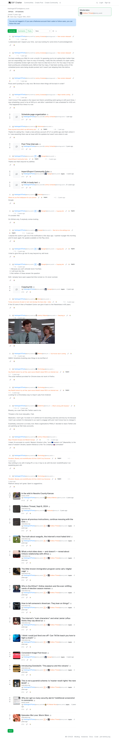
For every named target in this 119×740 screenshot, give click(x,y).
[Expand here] (16, 496)
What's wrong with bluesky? (60, 406)
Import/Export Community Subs (18, 159)
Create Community (51, 3)
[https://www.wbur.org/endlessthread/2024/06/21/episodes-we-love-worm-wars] (16, 718)
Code (96, 737)
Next (10, 731)
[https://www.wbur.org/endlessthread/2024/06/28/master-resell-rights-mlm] (16, 683)
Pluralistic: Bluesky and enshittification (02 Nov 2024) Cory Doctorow (29, 458)
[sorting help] (53, 31)
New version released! (64, 36)
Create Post (39, 3)
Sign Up (107, 3)
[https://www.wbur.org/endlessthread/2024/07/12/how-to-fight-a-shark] (16, 638)
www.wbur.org (25, 508)
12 (24, 660)
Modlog (77, 737)
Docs (91, 737)
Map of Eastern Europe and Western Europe (21, 440)
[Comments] (16, 117)
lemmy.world (25, 495)
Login (101, 3)
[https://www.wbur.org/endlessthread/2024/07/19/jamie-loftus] (16, 621)
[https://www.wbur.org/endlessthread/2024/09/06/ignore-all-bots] (16, 509)
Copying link (60, 211)
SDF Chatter (16, 2)
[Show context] (73, 36)
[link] (9, 39)
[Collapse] (9, 36)
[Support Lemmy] (60, 2)
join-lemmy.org (105, 737)
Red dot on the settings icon (61, 230)
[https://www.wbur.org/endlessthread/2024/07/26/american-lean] (16, 606)
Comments (21, 31)
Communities (28, 3)
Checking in (61, 315)
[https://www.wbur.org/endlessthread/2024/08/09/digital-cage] (16, 571)
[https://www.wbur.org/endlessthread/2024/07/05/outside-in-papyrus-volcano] (16, 668)
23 (24, 500)
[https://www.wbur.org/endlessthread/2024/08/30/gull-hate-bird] (16, 539)
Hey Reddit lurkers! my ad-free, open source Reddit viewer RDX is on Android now (33, 372)
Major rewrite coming (64, 94)
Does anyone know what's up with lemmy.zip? (22, 129)
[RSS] (56, 31)
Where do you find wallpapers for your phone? (22, 197)
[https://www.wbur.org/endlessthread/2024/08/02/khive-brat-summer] (16, 588)
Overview (12, 31)
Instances (84, 737)
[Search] (97, 2)
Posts (30, 31)
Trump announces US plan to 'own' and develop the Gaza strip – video (29, 302)
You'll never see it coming (58, 353)
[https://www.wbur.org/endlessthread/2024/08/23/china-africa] (16, 554)
